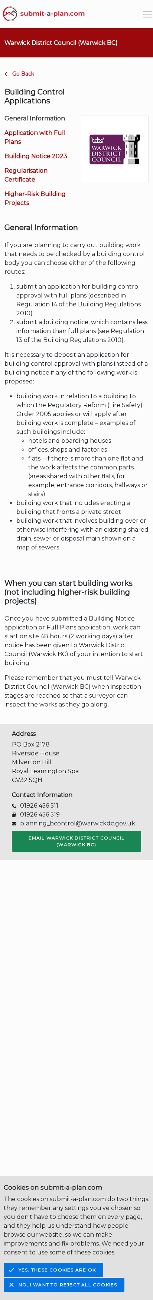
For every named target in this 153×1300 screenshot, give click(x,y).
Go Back (23, 73)
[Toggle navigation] (147, 14)
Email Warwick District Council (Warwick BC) (77, 841)
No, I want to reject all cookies (68, 1284)
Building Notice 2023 (35, 156)
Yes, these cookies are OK (57, 1270)
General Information (34, 118)
